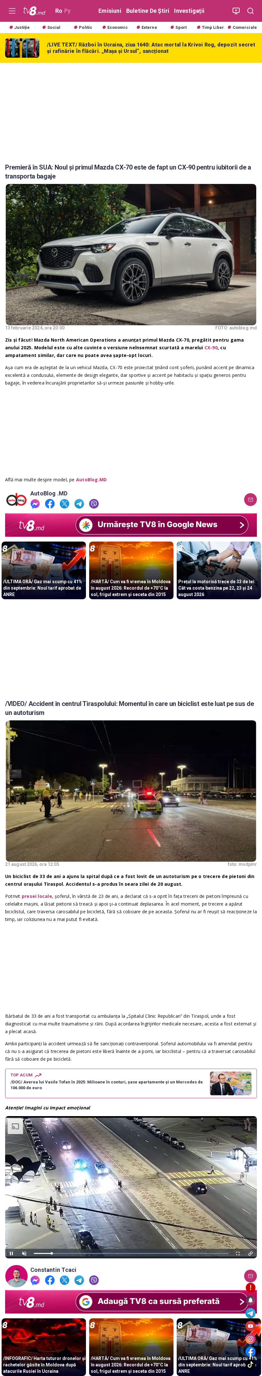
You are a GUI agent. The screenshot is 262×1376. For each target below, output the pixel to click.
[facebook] (50, 504)
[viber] (94, 504)
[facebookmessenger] (35, 504)
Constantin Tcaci (53, 1270)
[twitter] (64, 504)
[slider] (131, 1253)
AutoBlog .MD (49, 493)
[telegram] (79, 504)
